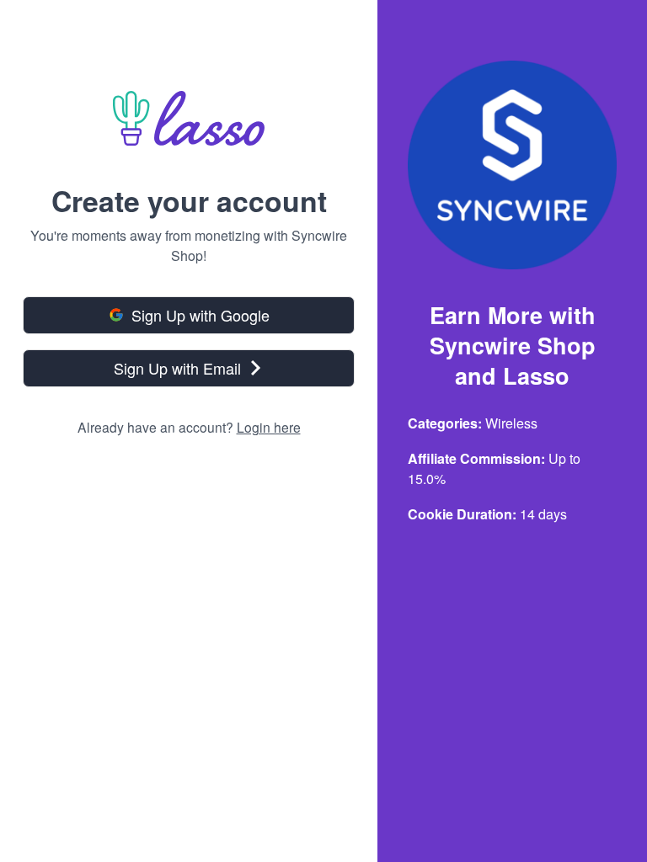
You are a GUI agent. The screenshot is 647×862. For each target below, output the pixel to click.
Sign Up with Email (177, 368)
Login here (269, 427)
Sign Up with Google (200, 315)
